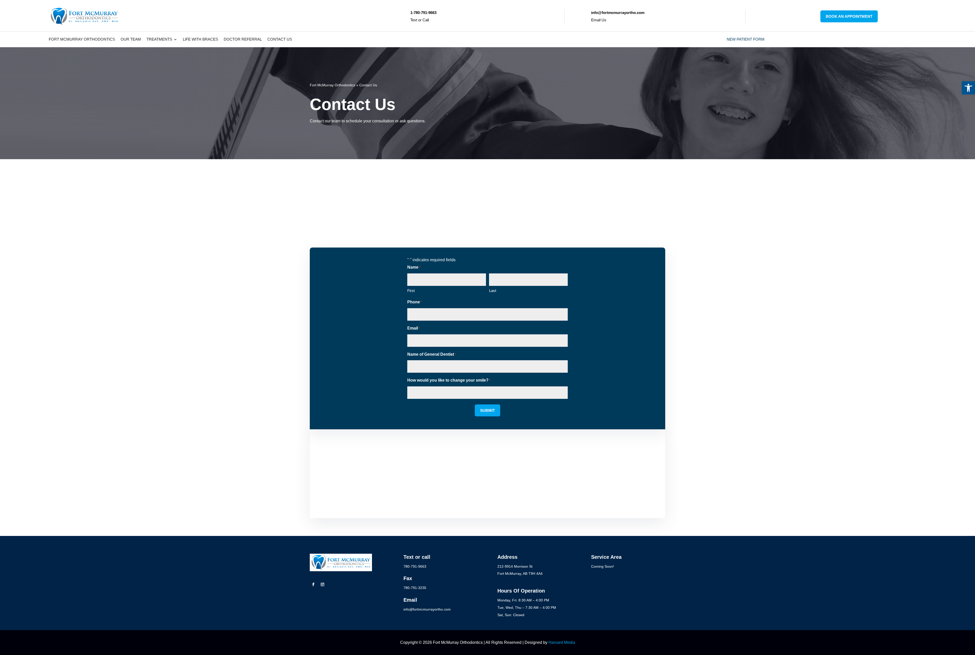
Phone (414, 302)
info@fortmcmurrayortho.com (369, 197)
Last (492, 290)
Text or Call (419, 20)
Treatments (159, 39)
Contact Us (279, 39)
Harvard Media (561, 642)
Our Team (131, 39)
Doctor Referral (243, 39)
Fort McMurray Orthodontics (82, 39)
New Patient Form (746, 39)
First (411, 290)
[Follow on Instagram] (322, 584)
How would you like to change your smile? (449, 380)
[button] (968, 87)
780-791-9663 (374, 181)
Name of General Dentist (431, 354)
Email (413, 328)
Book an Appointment (849, 16)
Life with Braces (200, 39)
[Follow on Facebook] (313, 584)
